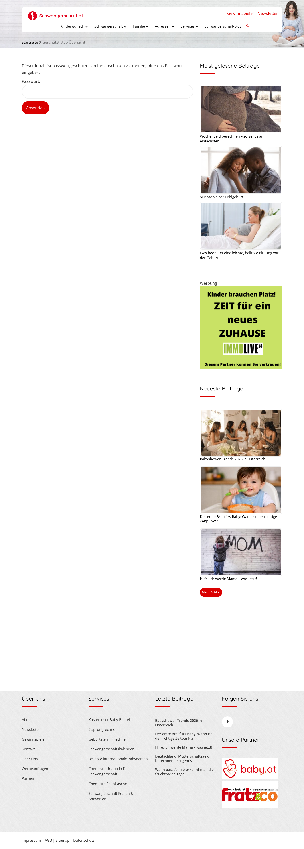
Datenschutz (84, 840)
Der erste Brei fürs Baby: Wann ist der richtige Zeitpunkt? (238, 519)
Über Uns (30, 758)
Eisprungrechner (103, 729)
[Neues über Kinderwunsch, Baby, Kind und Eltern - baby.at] (250, 777)
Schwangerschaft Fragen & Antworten (111, 796)
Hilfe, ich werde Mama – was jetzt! (228, 578)
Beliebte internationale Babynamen (118, 758)
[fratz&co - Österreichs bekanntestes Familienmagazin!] (250, 807)
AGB (48, 840)
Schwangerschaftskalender (111, 749)
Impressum (31, 840)
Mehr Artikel (211, 592)
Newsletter (267, 13)
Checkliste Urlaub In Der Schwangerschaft (109, 771)
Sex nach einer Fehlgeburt (221, 197)
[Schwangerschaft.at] (55, 13)
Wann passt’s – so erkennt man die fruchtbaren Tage (184, 771)
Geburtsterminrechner (108, 739)
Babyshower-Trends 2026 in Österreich (232, 459)
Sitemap (62, 840)
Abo (25, 719)
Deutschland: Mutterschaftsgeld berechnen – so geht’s (182, 758)
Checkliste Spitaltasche (108, 783)
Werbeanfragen (35, 768)
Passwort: (31, 81)
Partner (28, 778)
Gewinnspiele (240, 13)
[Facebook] (227, 721)
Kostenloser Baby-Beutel (109, 719)
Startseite (30, 42)
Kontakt (28, 749)
